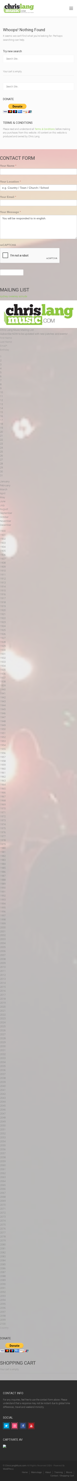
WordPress (8, 1469)
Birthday (4, 349)
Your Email (8, 196)
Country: (4, 1327)
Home (25, 1472)
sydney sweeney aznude (13, 296)
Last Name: (6, 342)
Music (69, 1472)
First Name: (6, 338)
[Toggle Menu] (71, 8)
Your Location (10, 181)
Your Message (10, 212)
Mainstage (36, 1472)
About (48, 1472)
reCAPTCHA (8, 245)
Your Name (8, 165)
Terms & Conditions (45, 129)
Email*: (4, 345)
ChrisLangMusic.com (15, 1465)
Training (58, 1472)
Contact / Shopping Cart (62, 1475)
